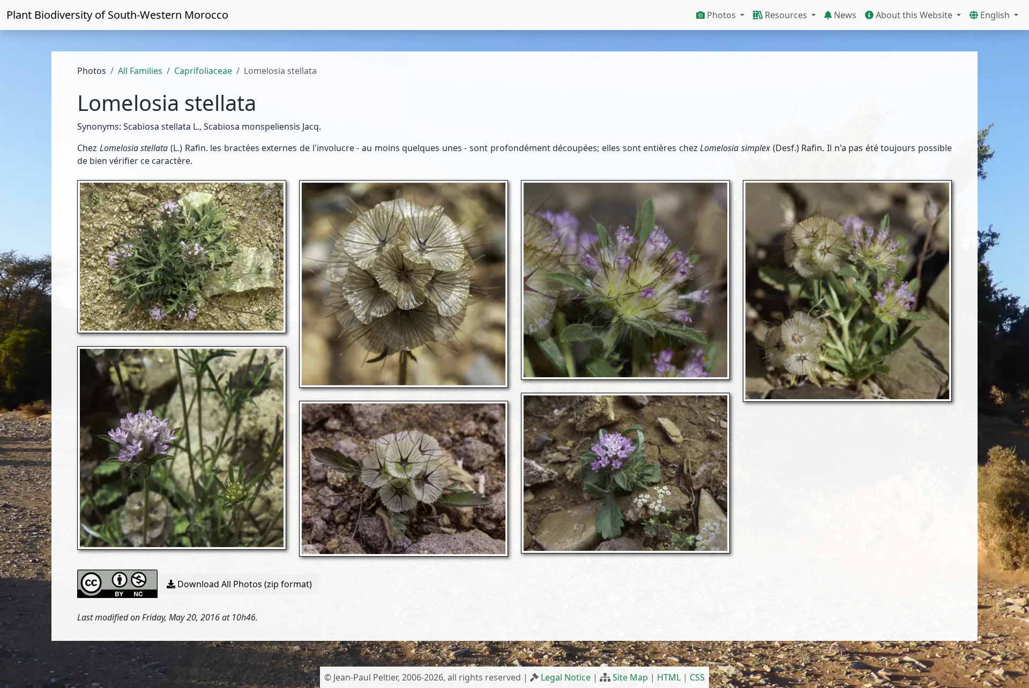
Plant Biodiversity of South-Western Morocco (117, 15)
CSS (697, 677)
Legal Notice (566, 677)
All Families (140, 71)
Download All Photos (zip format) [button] (243, 584)
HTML (669, 677)
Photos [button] (721, 15)
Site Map (630, 677)
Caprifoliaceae (203, 71)
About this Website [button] (914, 15)
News (844, 15)
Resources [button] (786, 15)
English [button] (995, 15)
